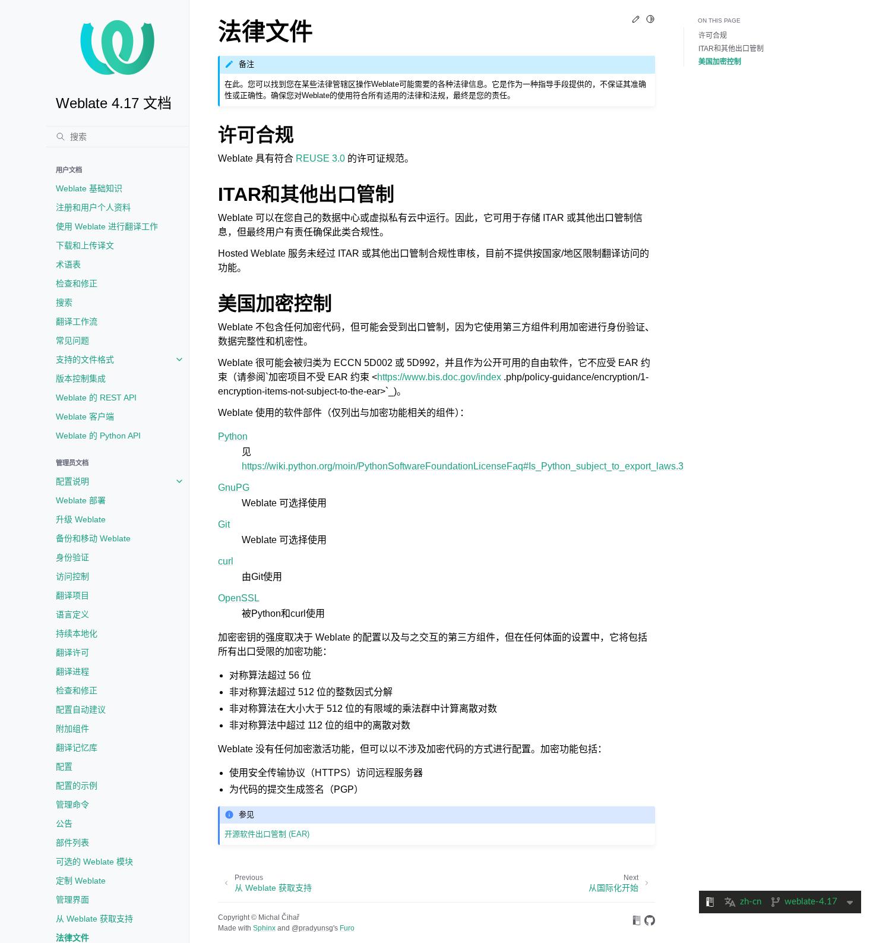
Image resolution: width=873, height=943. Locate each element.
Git (224, 524)
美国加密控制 (719, 62)
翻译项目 (72, 595)
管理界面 (72, 899)
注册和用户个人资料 (93, 207)
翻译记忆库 (76, 747)
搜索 (64, 302)
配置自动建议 (81, 709)
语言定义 (72, 614)
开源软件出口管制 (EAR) (266, 834)
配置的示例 (76, 785)
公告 (64, 823)
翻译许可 (72, 652)
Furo (347, 928)
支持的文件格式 (85, 359)
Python (233, 436)
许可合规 (712, 35)
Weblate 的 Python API (98, 435)
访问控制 (72, 576)
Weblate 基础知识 (89, 188)
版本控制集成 (81, 378)
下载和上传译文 (85, 245)
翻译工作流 (76, 321)
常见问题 (72, 340)
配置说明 (72, 481)
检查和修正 (76, 283)
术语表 (68, 264)
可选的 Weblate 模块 (94, 861)
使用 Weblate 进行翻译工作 (107, 226)
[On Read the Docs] (636, 922)
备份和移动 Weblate (93, 538)
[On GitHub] (649, 922)
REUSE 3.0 (320, 158)
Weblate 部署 (81, 500)
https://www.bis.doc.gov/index (439, 377)
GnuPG (233, 487)
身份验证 (72, 557)
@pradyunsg (312, 928)
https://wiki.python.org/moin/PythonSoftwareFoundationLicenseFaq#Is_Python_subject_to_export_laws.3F (465, 466)
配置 (64, 766)
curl (225, 561)
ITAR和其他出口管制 (731, 49)
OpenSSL (239, 598)
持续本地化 (76, 633)
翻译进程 (72, 671)
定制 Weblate (81, 880)
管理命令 (72, 804)
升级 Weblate (81, 519)
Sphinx (264, 928)
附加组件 (72, 728)
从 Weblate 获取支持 (94, 918)
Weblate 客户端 (85, 416)
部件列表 (72, 842)
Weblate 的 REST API (96, 397)
